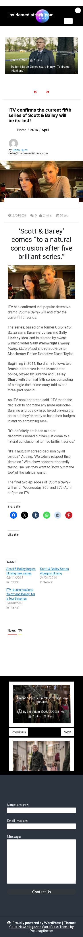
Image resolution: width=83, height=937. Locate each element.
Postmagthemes (42, 931)
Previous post (25, 658)
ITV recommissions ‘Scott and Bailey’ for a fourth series (20, 594)
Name (18, 805)
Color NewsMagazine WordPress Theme (39, 927)
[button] (68, 21)
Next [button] (67, 732)
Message (14, 836)
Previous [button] (19, 732)
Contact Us (41, 891)
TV (20, 630)
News (12, 630)
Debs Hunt (20, 150)
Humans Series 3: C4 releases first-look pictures (42, 700)
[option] (41, 55)
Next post (60, 658)
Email (18, 821)
